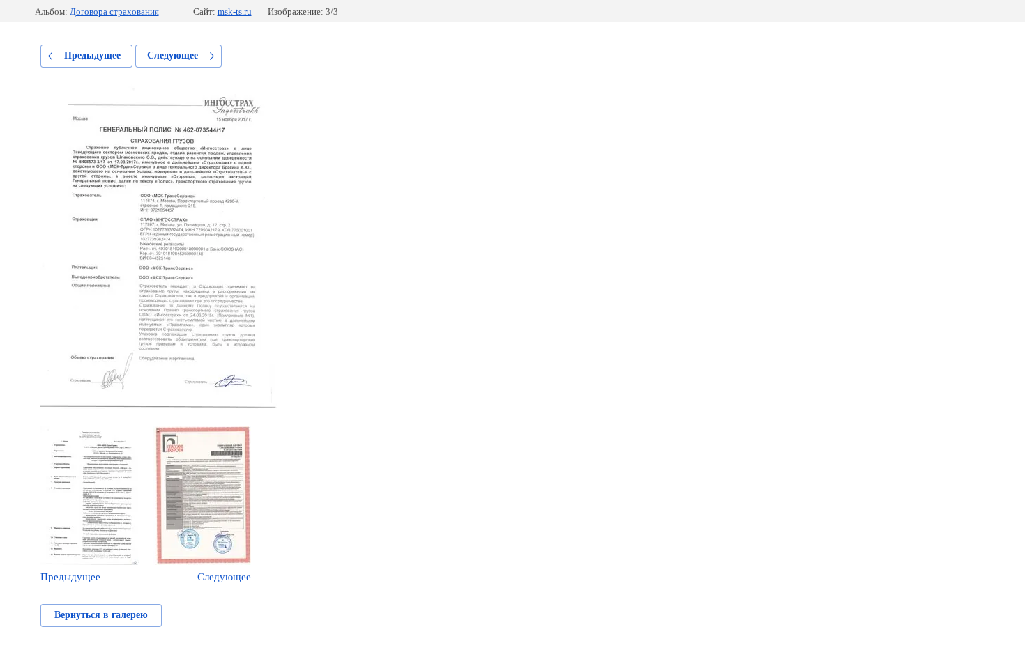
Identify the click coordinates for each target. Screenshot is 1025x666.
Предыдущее (92, 55)
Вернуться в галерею (101, 615)
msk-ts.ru (235, 11)
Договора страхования (114, 11)
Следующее (172, 55)
